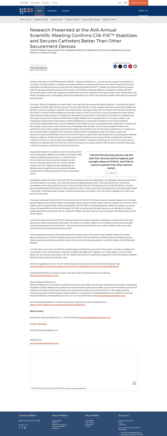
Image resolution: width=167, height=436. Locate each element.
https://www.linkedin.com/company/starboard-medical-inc (58, 305)
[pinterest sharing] (130, 66)
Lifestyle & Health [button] (72, 19)
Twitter (33, 324)
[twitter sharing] (120, 67)
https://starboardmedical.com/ (44, 276)
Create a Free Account (138, 3)
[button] (83, 369)
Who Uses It (46, 3)
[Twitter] (20, 427)
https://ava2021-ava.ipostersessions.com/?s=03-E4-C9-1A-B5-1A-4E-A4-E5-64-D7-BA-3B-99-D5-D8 (74, 267)
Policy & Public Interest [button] (91, 19)
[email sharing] (135, 66)
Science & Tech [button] (57, 19)
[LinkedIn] (25, 427)
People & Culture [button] (109, 19)
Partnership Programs (59, 424)
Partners (55, 422)
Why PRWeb (24, 3)
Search (141, 11)
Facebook (42, 324)
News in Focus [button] (25, 19)
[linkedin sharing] (125, 66)
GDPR (126, 3)
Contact (65, 11)
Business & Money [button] (41, 19)
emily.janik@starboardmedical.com (94, 318)
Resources (51, 11)
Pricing (54, 3)
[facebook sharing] (115, 66)
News (39, 11)
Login (119, 3)
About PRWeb (57, 421)
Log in (120, 422)
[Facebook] (22, 427)
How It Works (35, 3)
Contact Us (22, 425)
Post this (112, 173)
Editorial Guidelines (58, 426)
